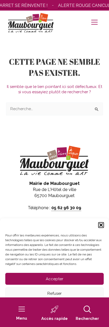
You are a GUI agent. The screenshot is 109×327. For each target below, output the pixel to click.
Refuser (54, 293)
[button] (101, 225)
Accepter (54, 279)
